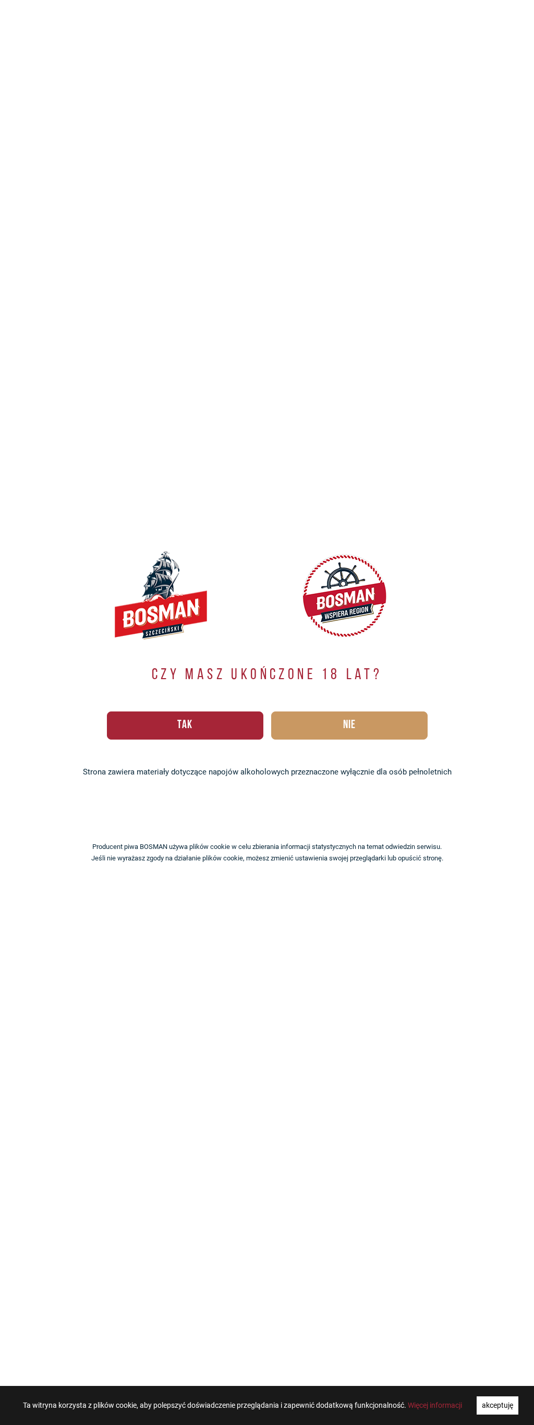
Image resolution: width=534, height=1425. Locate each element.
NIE (349, 725)
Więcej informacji (435, 1405)
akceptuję (497, 1405)
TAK (184, 725)
